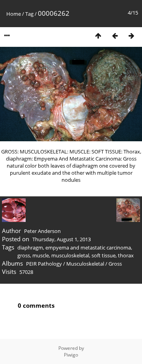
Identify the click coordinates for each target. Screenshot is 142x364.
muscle (40, 255)
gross (23, 255)
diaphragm (30, 247)
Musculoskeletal (85, 263)
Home (13, 13)
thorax (126, 255)
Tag (29, 13)
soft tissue (104, 255)
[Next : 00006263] (131, 35)
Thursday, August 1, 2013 (61, 239)
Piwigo (71, 354)
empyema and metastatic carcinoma (88, 247)
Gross (115, 263)
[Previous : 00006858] (114, 35)
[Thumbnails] (98, 35)
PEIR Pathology (44, 263)
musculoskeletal (70, 255)
